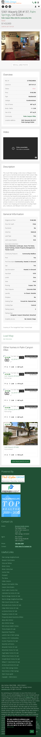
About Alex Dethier (7, 620)
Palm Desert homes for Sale (10, 602)
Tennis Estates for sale (8, 629)
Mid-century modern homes (10, 626)
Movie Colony (6, 566)
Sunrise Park (5, 572)
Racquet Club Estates (8, 560)
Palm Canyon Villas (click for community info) (16, 18)
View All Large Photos (20, 65)
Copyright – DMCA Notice (9, 677)
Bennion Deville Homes (22, 526)
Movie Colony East (7, 569)
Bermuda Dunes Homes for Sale (11, 605)
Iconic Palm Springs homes (10, 668)
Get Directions (7, 339)
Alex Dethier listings (8, 623)
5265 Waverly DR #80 (11, 447)
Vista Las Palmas (7, 563)
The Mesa (5, 578)
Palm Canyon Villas (29, 116)
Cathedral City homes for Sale (11, 593)
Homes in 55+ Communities (10, 638)
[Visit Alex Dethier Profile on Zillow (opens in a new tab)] (10, 488)
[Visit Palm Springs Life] (10, 505)
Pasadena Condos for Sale (9, 614)
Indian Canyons (6, 581)
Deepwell (4, 575)
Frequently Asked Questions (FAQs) (12, 617)
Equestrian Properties (8, 632)
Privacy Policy (29, 697)
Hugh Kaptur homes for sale (10, 653)
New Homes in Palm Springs (10, 671)
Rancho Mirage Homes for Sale (11, 596)
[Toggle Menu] (38, 2)
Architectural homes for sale (10, 665)
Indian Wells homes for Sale (10, 608)
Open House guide (7, 674)
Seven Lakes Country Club (9, 590)
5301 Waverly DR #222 (12, 376)
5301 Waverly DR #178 (12, 393)
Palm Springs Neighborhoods (10, 557)
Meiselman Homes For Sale (10, 650)
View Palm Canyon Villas (20, 461)
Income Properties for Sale (10, 641)
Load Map (8, 335)
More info (10, 727)
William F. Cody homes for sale (11, 662)
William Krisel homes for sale (10, 656)
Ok (32, 731)
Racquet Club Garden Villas (10, 584)
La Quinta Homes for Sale (9, 611)
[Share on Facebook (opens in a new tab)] (2, 6)
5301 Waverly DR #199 (12, 409)
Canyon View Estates (8, 587)
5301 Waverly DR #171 (12, 359)
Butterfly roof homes (8, 644)
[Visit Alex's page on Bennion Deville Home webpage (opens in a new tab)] (13, 479)
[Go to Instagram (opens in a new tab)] (9, 6)
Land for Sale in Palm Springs (10, 635)
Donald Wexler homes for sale (11, 659)
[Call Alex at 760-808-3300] (33, 3)
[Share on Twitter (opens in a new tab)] (6, 6)
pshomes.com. (5, 689)
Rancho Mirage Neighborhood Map (12, 599)
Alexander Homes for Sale (9, 647)
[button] (35, 3)
